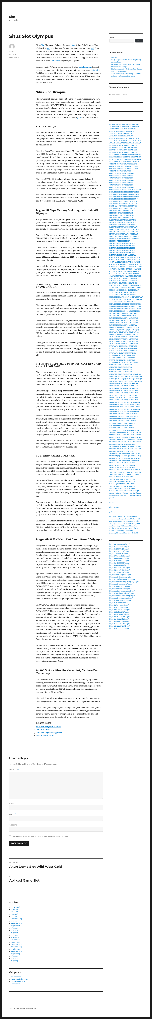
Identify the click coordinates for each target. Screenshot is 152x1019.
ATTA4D (129, 138)
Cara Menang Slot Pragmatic (49, 733)
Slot (12, 17)
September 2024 (17, 923)
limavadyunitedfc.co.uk (19, 982)
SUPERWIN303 (114, 454)
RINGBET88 (133, 421)
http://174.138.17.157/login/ (119, 551)
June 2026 (14, 912)
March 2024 (15, 937)
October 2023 (15, 949)
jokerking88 (121, 531)
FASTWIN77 (113, 220)
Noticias (114, 57)
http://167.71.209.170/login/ (119, 614)
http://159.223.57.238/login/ (119, 626)
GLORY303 (126, 255)
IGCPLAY (133, 297)
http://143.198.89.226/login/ (119, 570)
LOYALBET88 (131, 316)
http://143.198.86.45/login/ (119, 547)
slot (48, 48)
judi (80, 67)
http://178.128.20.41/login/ (118, 607)
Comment (14, 770)
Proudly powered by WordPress (25, 1008)
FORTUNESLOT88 (115, 243)
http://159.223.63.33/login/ (119, 603)
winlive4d (112, 517)
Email (12, 814)
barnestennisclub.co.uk (19, 979)
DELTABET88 (126, 190)
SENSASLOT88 (123, 430)
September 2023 (16, 951)
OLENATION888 (132, 362)
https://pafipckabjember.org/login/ (122, 596)
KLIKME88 (113, 304)
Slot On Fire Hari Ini (45, 736)
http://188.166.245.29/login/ (119, 568)
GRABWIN (129, 269)
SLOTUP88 (124, 444)
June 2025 (14, 921)
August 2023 (15, 954)
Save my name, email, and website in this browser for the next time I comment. (40, 836)
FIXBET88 (113, 236)
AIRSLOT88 (123, 129)
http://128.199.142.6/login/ (119, 605)
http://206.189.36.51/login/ (119, 572)
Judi (92, 48)
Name (12, 803)
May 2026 (14, 914)
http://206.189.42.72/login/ (119, 612)
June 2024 (14, 930)
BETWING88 (113, 145)
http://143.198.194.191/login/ (119, 624)
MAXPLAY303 (133, 325)
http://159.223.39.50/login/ (119, 558)
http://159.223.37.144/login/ (119, 561)
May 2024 (14, 933)
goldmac (112, 512)
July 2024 (14, 928)
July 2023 (14, 956)
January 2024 (15, 942)
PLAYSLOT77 (133, 390)
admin (11, 51)
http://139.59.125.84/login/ (119, 619)
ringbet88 (136, 524)
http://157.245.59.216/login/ (119, 544)
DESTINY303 (133, 199)
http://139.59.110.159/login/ (119, 621)
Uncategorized (14, 57)
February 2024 (16, 940)
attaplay (136, 521)
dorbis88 (121, 533)
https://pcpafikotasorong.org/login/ (122, 579)
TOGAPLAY (130, 470)
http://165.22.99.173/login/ (119, 549)
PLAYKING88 (114, 383)
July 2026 (14, 909)
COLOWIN (120, 162)
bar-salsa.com (16, 977)
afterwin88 (128, 519)
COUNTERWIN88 (115, 173)
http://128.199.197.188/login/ (119, 610)
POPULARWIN (114, 402)
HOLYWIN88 (136, 276)
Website (13, 825)
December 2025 (16, 919)
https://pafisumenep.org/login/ (120, 584)
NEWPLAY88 (133, 344)
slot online (55, 61)
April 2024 (14, 935)
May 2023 (14, 961)
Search (111, 37)
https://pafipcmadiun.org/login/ (121, 589)
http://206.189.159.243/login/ (120, 554)
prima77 (130, 491)
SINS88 (122, 439)
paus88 (112, 498)
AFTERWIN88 (114, 124)
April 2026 (14, 916)
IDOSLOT (135, 290)
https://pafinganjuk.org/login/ (120, 600)
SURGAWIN (135, 461)
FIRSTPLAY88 (123, 227)
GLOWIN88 (121, 262)
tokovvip (125, 493)
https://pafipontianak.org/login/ (121, 598)
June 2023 (14, 959)
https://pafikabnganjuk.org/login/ (121, 593)
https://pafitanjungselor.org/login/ (122, 591)
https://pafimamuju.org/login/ (120, 575)
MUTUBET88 (124, 334)
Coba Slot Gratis (43, 729)
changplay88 (114, 507)
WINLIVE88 (122, 484)
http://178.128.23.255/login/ (119, 628)
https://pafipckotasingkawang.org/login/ (124, 582)
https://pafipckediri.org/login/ (120, 577)
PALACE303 (137, 374)
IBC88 (139, 285)
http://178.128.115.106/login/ (119, 556)
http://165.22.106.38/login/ (119, 565)
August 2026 (15, 907)
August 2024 (15, 926)
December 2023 (16, 944)
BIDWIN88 (113, 155)
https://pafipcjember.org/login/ (120, 586)
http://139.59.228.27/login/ (119, 563)
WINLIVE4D (130, 477)
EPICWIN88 (132, 208)
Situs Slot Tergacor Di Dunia (48, 726)
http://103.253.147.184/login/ (119, 617)
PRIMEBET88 (124, 411)
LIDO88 (120, 311)
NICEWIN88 (123, 353)
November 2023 (16, 947)
